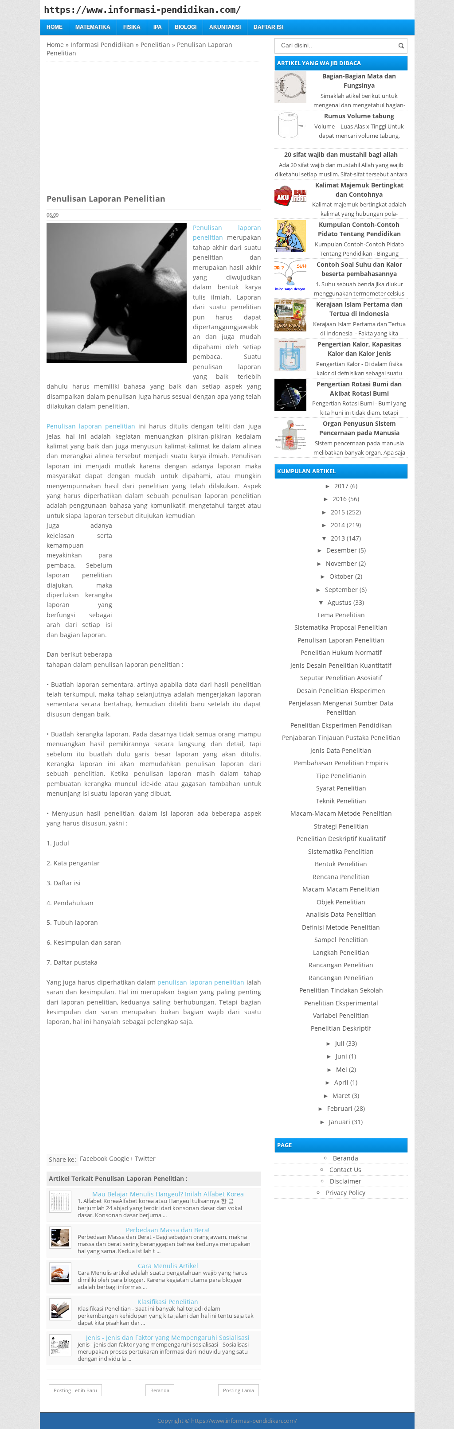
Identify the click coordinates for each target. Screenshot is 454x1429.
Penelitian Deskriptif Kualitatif (341, 838)
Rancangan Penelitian (341, 965)
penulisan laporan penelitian (200, 982)
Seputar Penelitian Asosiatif (341, 678)
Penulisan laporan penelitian (91, 426)
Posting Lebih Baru (75, 1390)
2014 (338, 525)
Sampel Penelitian (341, 939)
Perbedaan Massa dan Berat (168, 1230)
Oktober (341, 576)
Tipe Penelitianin (341, 775)
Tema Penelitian (341, 615)
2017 (341, 486)
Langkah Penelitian (341, 952)
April (341, 1082)
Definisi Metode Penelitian (341, 927)
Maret (341, 1095)
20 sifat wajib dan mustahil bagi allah (341, 154)
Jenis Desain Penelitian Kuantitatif (340, 665)
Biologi (185, 27)
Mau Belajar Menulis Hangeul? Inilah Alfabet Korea (168, 1194)
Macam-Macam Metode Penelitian (341, 813)
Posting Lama (238, 1390)
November (341, 563)
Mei (341, 1069)
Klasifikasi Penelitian (167, 1301)
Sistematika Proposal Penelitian (340, 627)
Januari (339, 1122)
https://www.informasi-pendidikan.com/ (244, 1421)
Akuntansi (225, 27)
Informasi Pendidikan (102, 44)
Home (55, 27)
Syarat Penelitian (341, 788)
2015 (338, 512)
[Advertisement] (121, 124)
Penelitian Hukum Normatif (341, 652)
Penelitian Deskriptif (341, 1028)
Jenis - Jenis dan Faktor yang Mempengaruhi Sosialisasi (168, 1337)
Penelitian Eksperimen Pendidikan (341, 725)
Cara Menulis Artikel (168, 1266)
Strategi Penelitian (341, 826)
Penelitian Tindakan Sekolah (341, 990)
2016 (340, 499)
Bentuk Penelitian (341, 864)
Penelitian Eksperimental (341, 1003)
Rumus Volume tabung (359, 116)
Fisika (132, 27)
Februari (339, 1108)
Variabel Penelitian (341, 1015)
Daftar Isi (268, 27)
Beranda (159, 1390)
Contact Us (345, 1169)
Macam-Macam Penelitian (341, 889)
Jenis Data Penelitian (341, 750)
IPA (157, 27)
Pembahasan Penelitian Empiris (341, 763)
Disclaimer (345, 1181)
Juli (339, 1043)
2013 (338, 538)
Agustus (340, 602)
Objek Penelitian (341, 902)
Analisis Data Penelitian (341, 914)
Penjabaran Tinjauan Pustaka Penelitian (341, 737)
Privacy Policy (345, 1192)
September (341, 589)
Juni (341, 1056)
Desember (341, 550)
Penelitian (155, 44)
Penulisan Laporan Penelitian (340, 640)
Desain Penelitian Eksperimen (341, 690)
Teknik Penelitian (341, 801)
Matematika (92, 27)
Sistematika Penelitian (341, 851)
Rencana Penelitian (341, 876)
